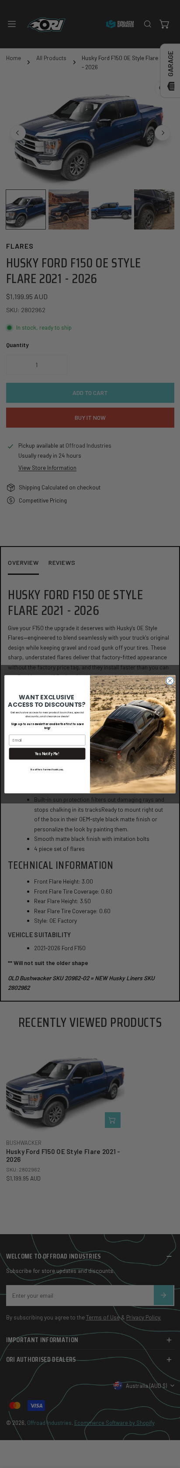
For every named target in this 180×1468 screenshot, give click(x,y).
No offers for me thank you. (47, 769)
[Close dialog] (170, 681)
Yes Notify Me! (47, 753)
